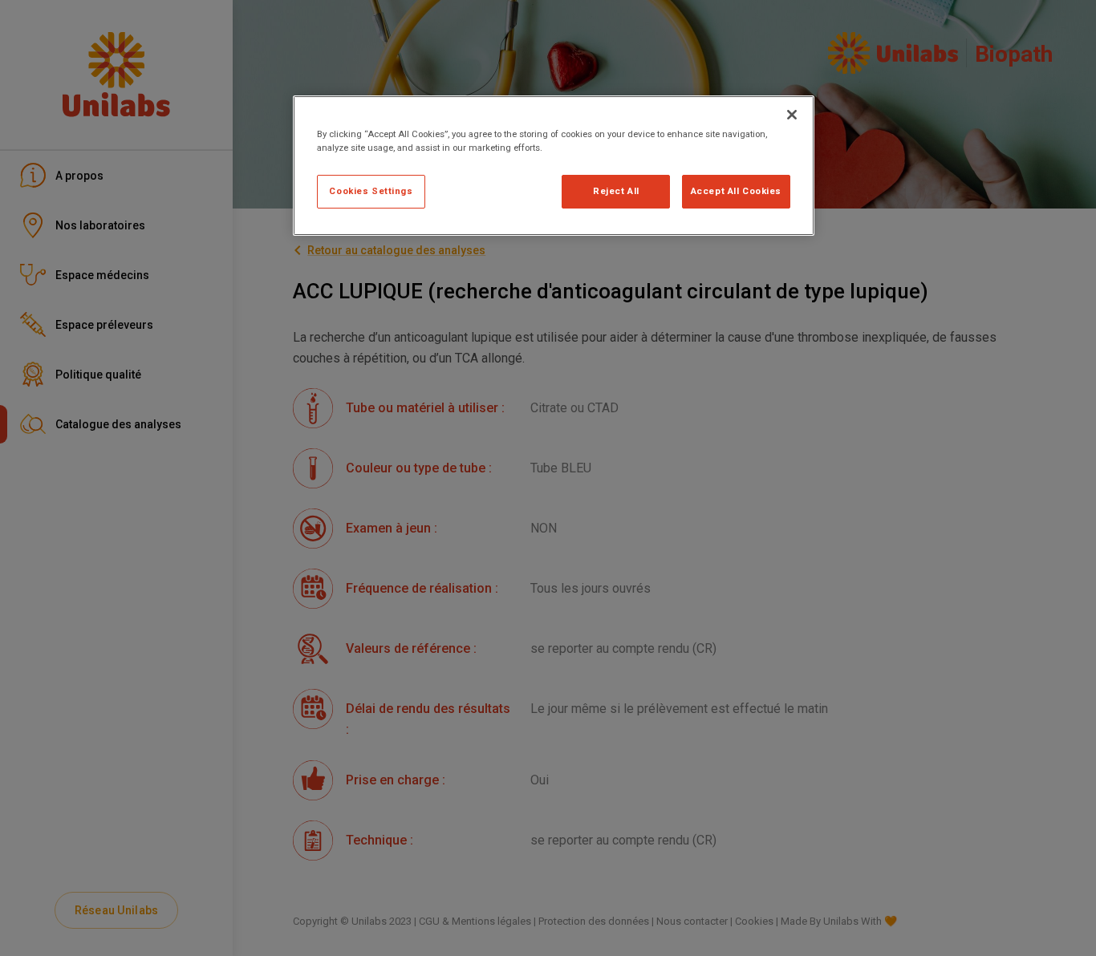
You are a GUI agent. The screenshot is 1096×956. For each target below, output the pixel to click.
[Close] (792, 114)
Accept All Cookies (736, 190)
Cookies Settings (370, 190)
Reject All (616, 190)
